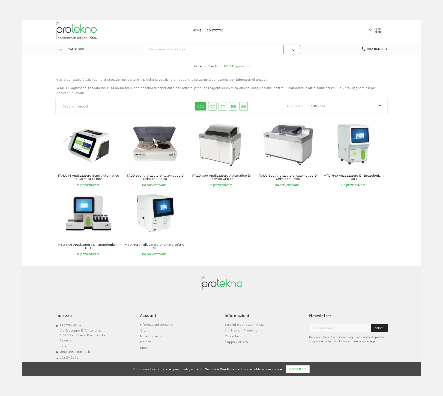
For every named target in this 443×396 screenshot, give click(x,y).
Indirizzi (146, 342)
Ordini (145, 330)
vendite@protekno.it (75, 351)
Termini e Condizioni (221, 369)
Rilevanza (346, 105)
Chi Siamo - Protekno (241, 330)
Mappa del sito (236, 342)
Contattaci (233, 336)
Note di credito (152, 336)
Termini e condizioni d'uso (245, 324)
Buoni (144, 347)
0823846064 (377, 49)
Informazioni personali (157, 324)
